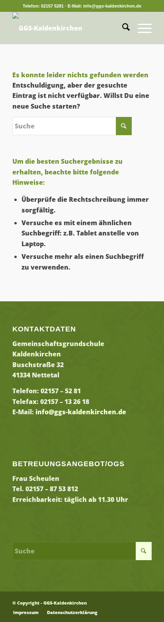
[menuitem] (122, 28)
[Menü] (141, 28)
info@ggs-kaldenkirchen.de (80, 412)
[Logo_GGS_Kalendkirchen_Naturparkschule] (68, 28)
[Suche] (122, 28)
